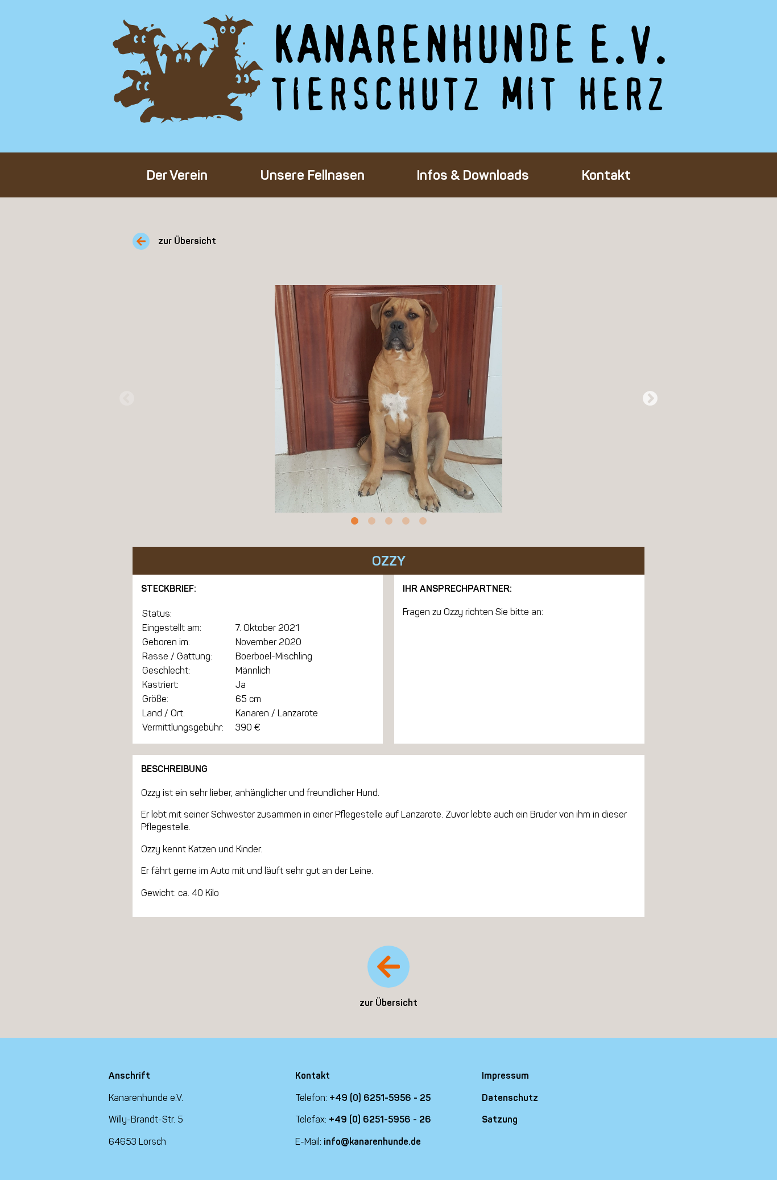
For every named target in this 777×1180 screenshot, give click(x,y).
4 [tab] (405, 521)
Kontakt (606, 175)
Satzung (500, 1119)
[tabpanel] (388, 399)
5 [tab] (422, 521)
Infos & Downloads (472, 175)
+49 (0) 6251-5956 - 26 (380, 1119)
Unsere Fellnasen (312, 175)
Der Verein (177, 175)
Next (650, 398)
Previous (126, 398)
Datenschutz (510, 1097)
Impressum (505, 1075)
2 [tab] (371, 521)
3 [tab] (388, 521)
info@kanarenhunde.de (372, 1141)
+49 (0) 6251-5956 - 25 (380, 1097)
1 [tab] (354, 521)
